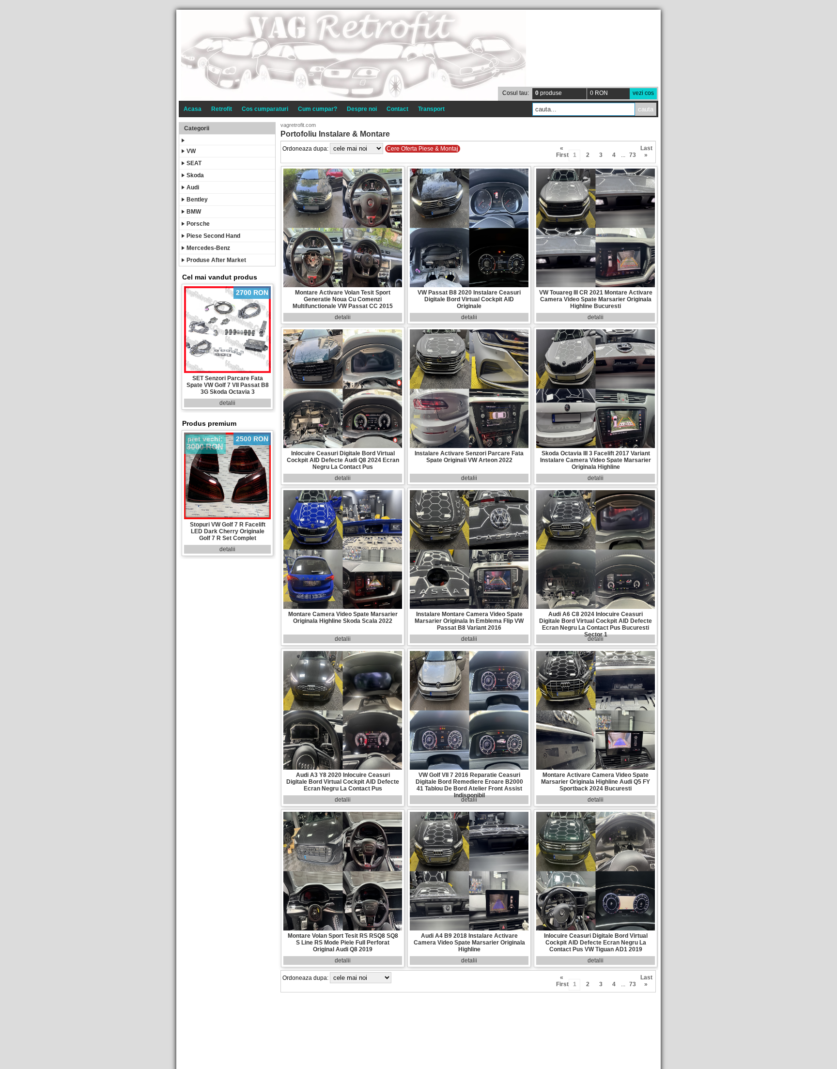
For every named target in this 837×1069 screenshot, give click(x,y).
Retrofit (221, 109)
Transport (431, 109)
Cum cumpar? (317, 109)
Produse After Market (216, 260)
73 (632, 155)
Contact (397, 109)
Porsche (198, 223)
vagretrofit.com (298, 125)
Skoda (195, 175)
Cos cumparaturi (265, 109)
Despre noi (362, 109)
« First (561, 150)
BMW (193, 211)
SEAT (194, 163)
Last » (645, 150)
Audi (192, 187)
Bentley (197, 199)
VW (191, 151)
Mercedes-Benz (208, 248)
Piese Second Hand (213, 235)
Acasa (193, 109)
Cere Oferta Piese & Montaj (422, 148)
